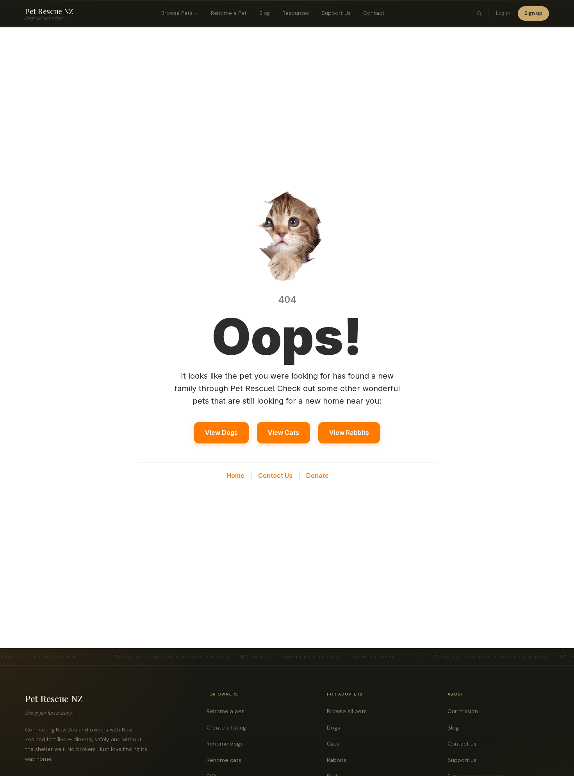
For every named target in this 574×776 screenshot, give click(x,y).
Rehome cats (226, 759)
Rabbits (339, 759)
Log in (503, 13)
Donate (317, 475)
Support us (464, 759)
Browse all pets (349, 711)
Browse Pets (177, 13)
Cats (335, 743)
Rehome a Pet (229, 13)
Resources (295, 13)
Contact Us (275, 475)
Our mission (464, 711)
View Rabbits (349, 432)
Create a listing (228, 727)
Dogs (335, 727)
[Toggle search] (479, 13)
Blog (264, 13)
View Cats (283, 432)
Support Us (336, 13)
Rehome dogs (227, 743)
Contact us (464, 743)
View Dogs (221, 432)
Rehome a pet (227, 711)
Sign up (533, 13)
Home (235, 475)
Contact (374, 13)
